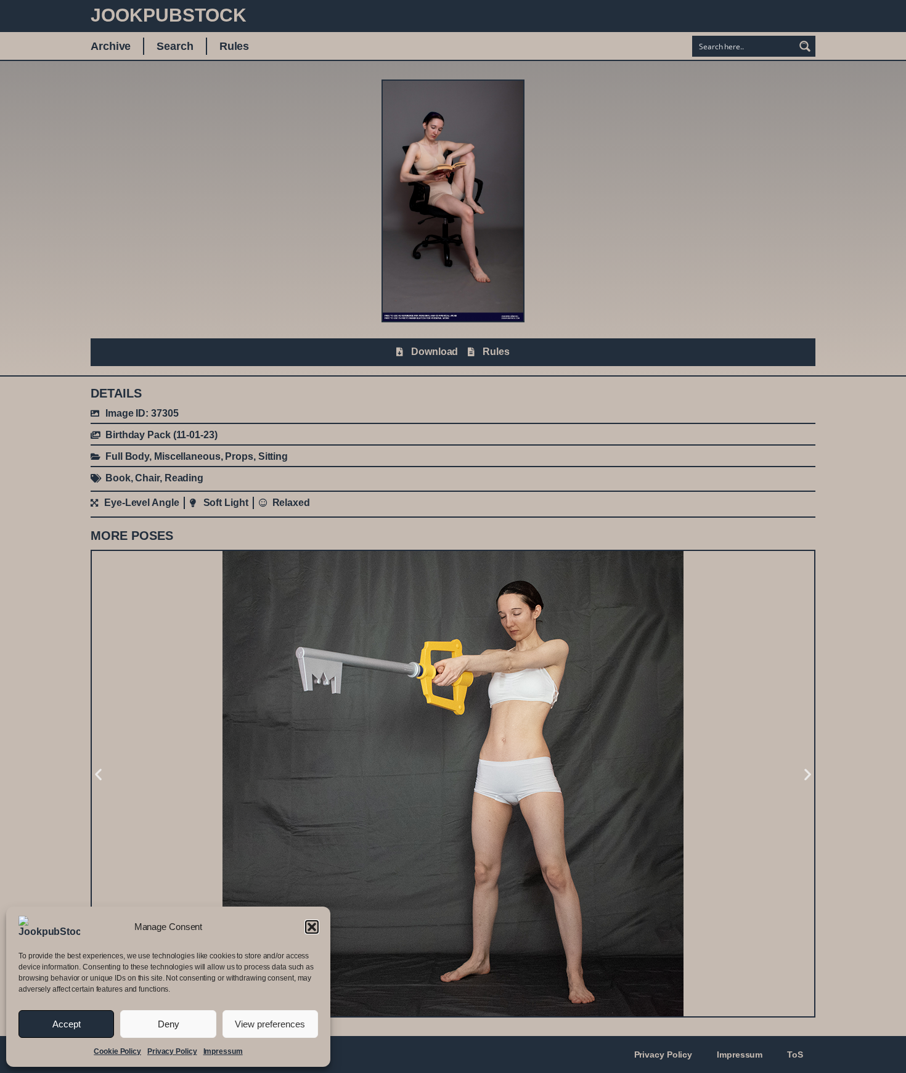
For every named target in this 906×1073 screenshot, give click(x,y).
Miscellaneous (187, 456)
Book (118, 478)
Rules (234, 46)
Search (175, 46)
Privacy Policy (172, 1051)
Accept (66, 1024)
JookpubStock (169, 15)
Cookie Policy (117, 1051)
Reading (184, 478)
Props (239, 456)
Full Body (127, 456)
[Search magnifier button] (804, 46)
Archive (111, 46)
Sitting (273, 456)
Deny (168, 1024)
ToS (795, 1054)
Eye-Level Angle (141, 502)
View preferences (270, 1024)
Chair (147, 478)
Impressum (223, 1051)
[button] (312, 927)
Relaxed (291, 502)
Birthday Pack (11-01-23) (161, 435)
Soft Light (225, 502)
